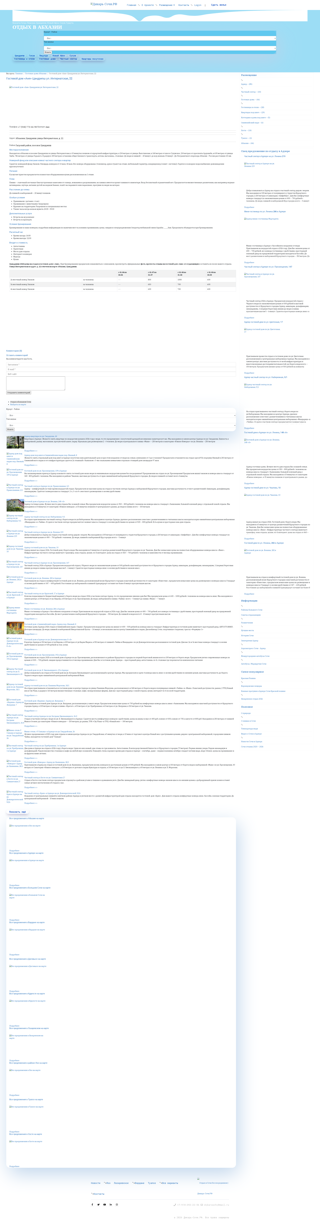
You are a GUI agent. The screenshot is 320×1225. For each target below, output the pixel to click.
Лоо (108, 1182)
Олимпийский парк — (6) (252, 123)
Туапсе (152, 1182)
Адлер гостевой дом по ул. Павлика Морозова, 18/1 (46, 685)
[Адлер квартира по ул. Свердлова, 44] (15, 442)
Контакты (183, 4)
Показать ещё (17, 811)
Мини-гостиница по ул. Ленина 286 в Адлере (44, 609)
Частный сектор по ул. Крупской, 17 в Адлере (44, 593)
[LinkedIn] (111, 1204)
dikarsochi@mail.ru (216, 1204)
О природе (246, 713)
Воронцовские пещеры (251, 686)
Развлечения (247, 623)
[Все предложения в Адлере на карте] (122, 871)
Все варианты (170, 1182)
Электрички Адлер (249, 641)
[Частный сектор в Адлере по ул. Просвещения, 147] (15, 566)
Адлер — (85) (246, 84)
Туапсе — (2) (246, 138)
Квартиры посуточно (92, 58)
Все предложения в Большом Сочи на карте (29, 887)
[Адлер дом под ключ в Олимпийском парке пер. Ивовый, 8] (15, 458)
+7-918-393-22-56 (189, 1204)
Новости (95, 1182)
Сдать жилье (218, 4)
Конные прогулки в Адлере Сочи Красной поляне (263, 691)
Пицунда (44, 55)
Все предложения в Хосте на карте (25, 1134)
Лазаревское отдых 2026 (252, 699)
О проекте (148, 4)
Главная (131, 4)
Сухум (73, 55)
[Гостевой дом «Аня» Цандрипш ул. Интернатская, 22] (122, 104)
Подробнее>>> (30, 451)
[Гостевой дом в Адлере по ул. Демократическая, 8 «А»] (15, 643)
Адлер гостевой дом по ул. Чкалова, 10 (41, 547)
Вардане (139, 1182)
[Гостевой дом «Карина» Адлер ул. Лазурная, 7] (15, 704)
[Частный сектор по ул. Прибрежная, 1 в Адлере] (15, 750)
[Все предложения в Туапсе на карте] (122, 1118)
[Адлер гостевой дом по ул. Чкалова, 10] (15, 551)
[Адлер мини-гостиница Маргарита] (15, 612)
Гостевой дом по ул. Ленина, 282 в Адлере (42, 578)
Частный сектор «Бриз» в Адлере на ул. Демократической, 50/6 (52, 793)
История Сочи (247, 635)
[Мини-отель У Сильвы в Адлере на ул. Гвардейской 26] (15, 735)
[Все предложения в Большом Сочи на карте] (122, 906)
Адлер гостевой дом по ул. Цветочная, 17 (263, 322)
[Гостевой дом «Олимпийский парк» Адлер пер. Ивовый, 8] (15, 628)
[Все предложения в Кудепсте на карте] (122, 1012)
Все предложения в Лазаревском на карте (29, 1028)
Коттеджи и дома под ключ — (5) (255, 117)
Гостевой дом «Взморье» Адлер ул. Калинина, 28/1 (46, 762)
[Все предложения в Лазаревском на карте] (122, 1046)
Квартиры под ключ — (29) (253, 112)
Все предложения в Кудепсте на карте (27, 993)
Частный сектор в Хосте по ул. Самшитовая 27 (44, 777)
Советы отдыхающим (251, 615)
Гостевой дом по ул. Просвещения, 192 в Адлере (45, 655)
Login (197, 4)
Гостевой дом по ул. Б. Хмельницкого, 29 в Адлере (46, 670)
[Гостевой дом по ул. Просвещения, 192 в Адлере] (15, 658)
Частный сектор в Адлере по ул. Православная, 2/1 (46, 486)
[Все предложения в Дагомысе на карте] (122, 977)
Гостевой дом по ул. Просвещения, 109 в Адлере (45, 471)
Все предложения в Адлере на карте (26, 853)
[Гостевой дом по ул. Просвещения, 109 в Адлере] (15, 474)
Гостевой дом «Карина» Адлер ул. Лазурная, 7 (44, 701)
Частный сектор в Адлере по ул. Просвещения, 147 (46, 563)
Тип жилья (49, 42)
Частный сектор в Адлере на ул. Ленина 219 (43, 532)
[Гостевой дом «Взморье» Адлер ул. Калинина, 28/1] (15, 766)
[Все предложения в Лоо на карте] (122, 836)
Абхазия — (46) (247, 143)
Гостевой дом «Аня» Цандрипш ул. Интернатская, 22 (39, 79)
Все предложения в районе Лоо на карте (28, 1063)
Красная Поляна (248, 678)
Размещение (165, 4)
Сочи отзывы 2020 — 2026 (252, 747)
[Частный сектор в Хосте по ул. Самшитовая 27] (15, 781)
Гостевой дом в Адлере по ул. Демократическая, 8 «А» (48, 639)
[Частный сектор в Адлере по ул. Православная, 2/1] (15, 490)
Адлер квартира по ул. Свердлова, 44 (40, 436)
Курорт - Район (50, 32)
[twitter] (98, 1204)
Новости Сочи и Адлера (251, 741)
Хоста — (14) (246, 130)
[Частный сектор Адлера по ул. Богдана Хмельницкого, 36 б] (15, 720)
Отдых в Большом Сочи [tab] (20, 402)
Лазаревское (121, 1182)
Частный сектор (68, 58)
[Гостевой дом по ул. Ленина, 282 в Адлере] (15, 582)
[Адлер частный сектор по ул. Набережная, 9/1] (15, 520)
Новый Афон (59, 55)
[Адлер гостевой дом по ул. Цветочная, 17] (278, 340)
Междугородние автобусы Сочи (255, 656)
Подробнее (14, 851)
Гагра (32, 55)
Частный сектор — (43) (251, 92)
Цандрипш (19, 55)
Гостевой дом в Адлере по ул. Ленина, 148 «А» (44, 501)
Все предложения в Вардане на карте (27, 922)
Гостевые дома (47, 58)
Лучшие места (247, 630)
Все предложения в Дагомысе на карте (27, 959)
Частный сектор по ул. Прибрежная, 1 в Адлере (45, 746)
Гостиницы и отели (24, 58)
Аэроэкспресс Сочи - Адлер (253, 648)
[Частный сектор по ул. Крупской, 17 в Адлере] (15, 597)
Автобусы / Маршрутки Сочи (253, 664)
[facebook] (92, 1204)
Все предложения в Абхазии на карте (26, 818)
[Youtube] (104, 1204)
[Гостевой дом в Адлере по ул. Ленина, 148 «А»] (15, 505)
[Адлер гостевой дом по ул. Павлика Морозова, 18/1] (15, 689)
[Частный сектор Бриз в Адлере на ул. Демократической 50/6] (15, 797)
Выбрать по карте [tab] (18, 404)
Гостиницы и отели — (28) (252, 107)
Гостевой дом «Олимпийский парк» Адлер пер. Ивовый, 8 (50, 624)
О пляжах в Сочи (248, 721)
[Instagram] (117, 1204)
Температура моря (249, 729)
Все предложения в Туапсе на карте (26, 1099)
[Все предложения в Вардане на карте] (122, 940)
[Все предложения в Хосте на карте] (122, 1152)
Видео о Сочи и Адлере (251, 734)
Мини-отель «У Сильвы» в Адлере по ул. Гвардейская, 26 (49, 731)
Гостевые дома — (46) (250, 100)
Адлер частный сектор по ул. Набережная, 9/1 (44, 517)
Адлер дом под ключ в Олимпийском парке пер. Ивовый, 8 (50, 455)
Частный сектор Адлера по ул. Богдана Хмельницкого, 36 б (50, 716)
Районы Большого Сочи (251, 610)
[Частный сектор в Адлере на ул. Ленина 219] (15, 536)
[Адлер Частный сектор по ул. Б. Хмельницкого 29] (15, 674)
